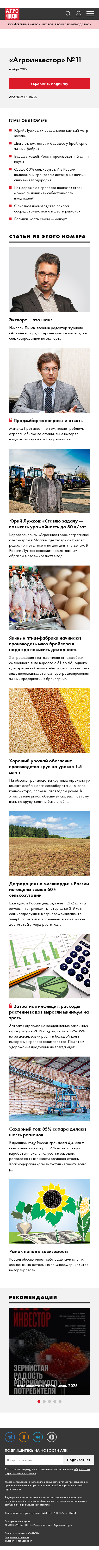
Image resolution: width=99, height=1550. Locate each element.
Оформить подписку (49, 83)
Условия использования (18, 1541)
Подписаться (78, 1459)
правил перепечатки (17, 1485)
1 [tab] (38, 1401)
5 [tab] (60, 1401)
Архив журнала (23, 97)
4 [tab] (54, 1401)
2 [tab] (44, 1401)
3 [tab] (49, 1401)
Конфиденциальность (17, 1537)
